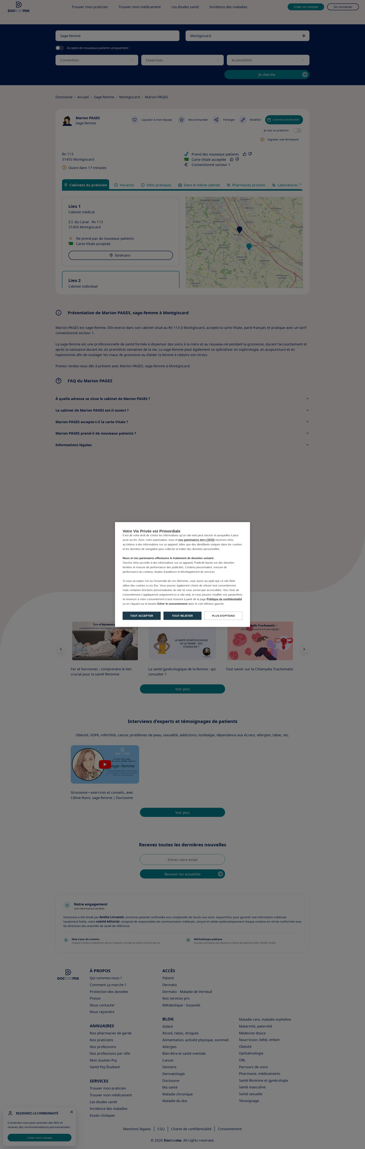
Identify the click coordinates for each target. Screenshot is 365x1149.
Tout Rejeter (182, 615)
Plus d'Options (223, 615)
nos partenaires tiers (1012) (196, 539)
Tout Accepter (141, 615)
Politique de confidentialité (224, 599)
